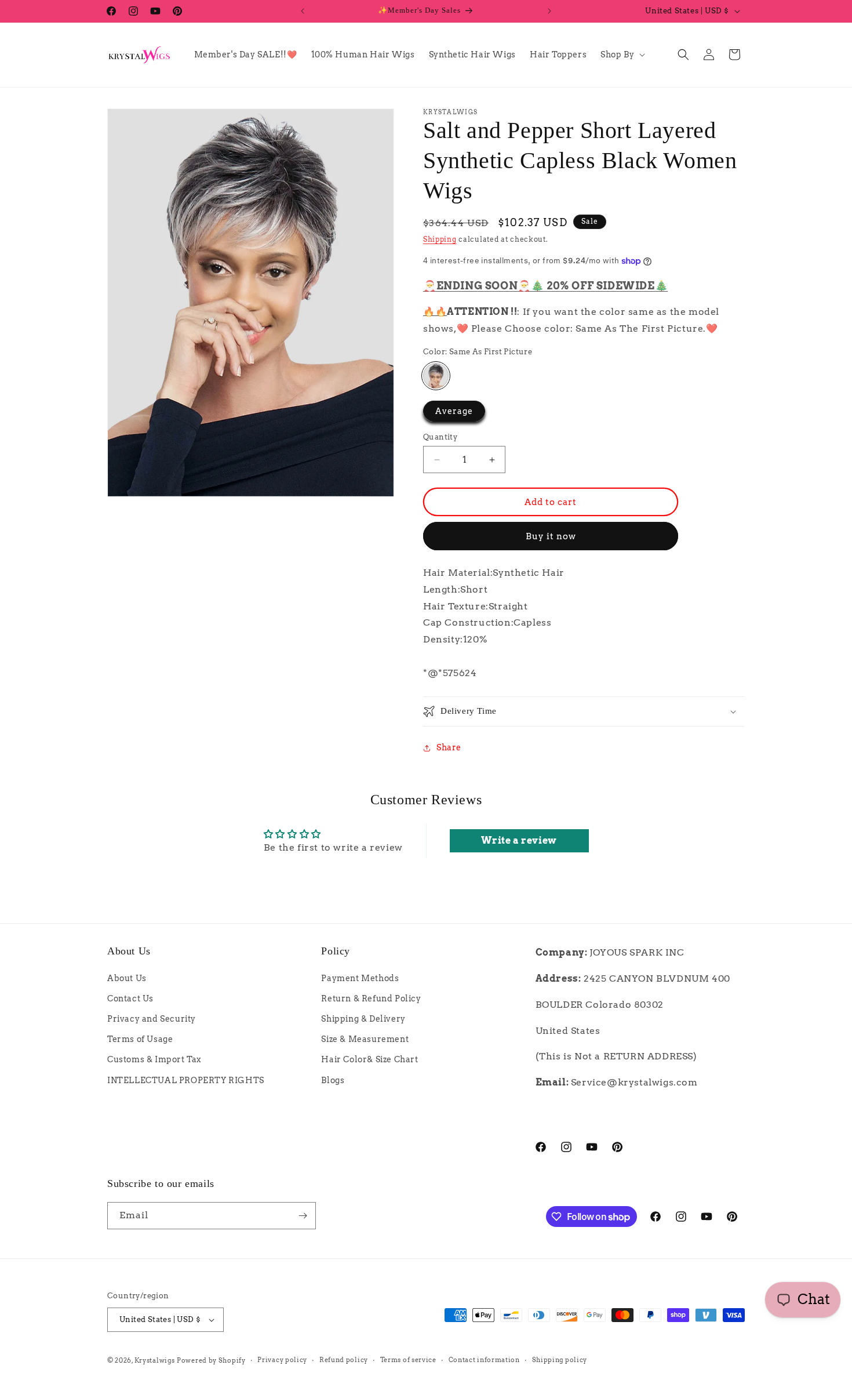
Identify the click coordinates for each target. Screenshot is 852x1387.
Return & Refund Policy (371, 998)
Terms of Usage (140, 1039)
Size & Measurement (365, 1039)
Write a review (518, 840)
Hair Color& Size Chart (369, 1059)
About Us (127, 978)
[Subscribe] (302, 1215)
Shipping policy (560, 1360)
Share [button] (448, 747)
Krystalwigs (154, 1360)
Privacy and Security (151, 1018)
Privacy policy (282, 1360)
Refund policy (343, 1360)
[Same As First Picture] (436, 375)
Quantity (440, 437)
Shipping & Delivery (363, 1018)
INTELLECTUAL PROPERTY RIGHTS (185, 1080)
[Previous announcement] (302, 11)
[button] (622, 54)
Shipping (440, 239)
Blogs (332, 1080)
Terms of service (408, 1360)
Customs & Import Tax (154, 1059)
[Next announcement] (549, 11)
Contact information (484, 1360)
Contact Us (130, 998)
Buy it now (551, 536)
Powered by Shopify (211, 1360)
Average (454, 411)
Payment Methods (360, 978)
